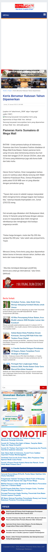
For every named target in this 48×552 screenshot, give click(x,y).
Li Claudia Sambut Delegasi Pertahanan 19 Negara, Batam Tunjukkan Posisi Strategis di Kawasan (27, 351)
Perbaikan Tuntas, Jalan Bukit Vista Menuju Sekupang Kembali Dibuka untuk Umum (27, 304)
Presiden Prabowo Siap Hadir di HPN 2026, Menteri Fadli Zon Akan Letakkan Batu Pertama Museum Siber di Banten (26, 519)
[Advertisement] (24, 44)
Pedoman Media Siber (33, 547)
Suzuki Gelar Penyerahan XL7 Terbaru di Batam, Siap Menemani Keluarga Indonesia (20, 439)
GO (43, 387)
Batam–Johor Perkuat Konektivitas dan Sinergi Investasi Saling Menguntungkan (25, 538)
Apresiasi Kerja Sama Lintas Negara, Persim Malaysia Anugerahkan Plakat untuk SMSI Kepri (24, 525)
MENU (6, 15)
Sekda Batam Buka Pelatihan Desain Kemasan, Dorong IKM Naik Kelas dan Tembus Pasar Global (26, 335)
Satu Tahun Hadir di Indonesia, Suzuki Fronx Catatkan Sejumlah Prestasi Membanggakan (20, 454)
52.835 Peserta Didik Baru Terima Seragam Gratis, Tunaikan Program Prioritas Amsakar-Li (22, 489)
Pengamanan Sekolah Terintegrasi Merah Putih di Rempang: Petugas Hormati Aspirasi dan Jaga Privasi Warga (23, 479)
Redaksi (22, 547)
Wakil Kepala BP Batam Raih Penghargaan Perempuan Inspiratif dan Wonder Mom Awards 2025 (24, 512)
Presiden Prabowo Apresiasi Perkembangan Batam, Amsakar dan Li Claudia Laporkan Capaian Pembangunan (25, 531)
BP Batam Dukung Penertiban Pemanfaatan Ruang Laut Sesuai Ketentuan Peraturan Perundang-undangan (23, 499)
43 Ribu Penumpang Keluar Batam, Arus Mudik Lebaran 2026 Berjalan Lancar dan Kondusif (27, 320)
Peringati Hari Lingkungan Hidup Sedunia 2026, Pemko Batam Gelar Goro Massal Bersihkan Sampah (27, 366)
